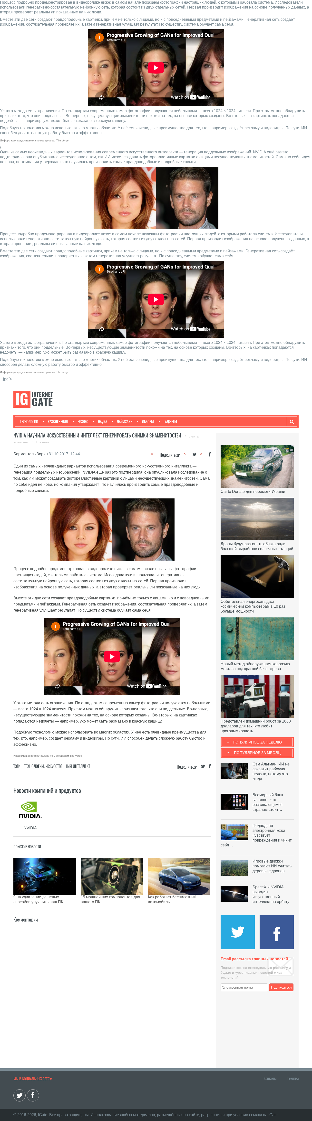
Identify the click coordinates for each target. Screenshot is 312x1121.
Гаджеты (170, 421)
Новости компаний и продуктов (47, 790)
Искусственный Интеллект (68, 766)
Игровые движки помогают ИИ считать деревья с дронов (272, 866)
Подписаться (281, 987)
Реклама (293, 1078)
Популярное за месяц (257, 753)
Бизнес (83, 421)
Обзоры (148, 421)
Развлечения (58, 421)
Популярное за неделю (257, 742)
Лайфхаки (124, 421)
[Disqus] (112, 984)
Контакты (270, 1078)
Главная (42, 442)
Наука (102, 421)
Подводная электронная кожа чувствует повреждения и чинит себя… (256, 835)
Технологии (29, 421)
